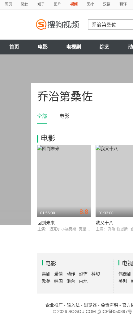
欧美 (46, 281)
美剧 (122, 281)
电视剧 (73, 46)
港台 (70, 281)
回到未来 (46, 222)
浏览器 (90, 305)
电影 (43, 46)
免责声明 (109, 305)
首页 (14, 46)
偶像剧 (124, 273)
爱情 (58, 273)
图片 (57, 4)
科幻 (95, 273)
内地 (83, 281)
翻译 (123, 4)
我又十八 (104, 222)
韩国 (58, 281)
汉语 (106, 4)
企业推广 (54, 305)
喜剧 (46, 273)
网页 (8, 4)
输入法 (73, 305)
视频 (74, 4)
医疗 (90, 4)
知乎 (41, 4)
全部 (42, 116)
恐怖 (83, 273)
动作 (70, 273)
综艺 (104, 46)
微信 (24, 4)
